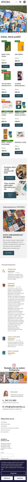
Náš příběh (8, 252)
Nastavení (13, 473)
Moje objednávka (5, 432)
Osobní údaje (4, 426)
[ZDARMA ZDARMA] (19, 103)
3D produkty (9, 175)
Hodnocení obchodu (5, 430)
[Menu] (24, 1)
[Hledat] (16, 1)
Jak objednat (4, 422)
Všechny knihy (9, 192)
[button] (2, 19)
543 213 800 (10, 401)
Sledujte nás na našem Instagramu (13, 370)
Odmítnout (7, 478)
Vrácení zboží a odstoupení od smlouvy (10, 428)
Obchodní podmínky (5, 424)
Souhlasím (20, 478)
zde (2, 469)
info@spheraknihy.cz (14, 407)
